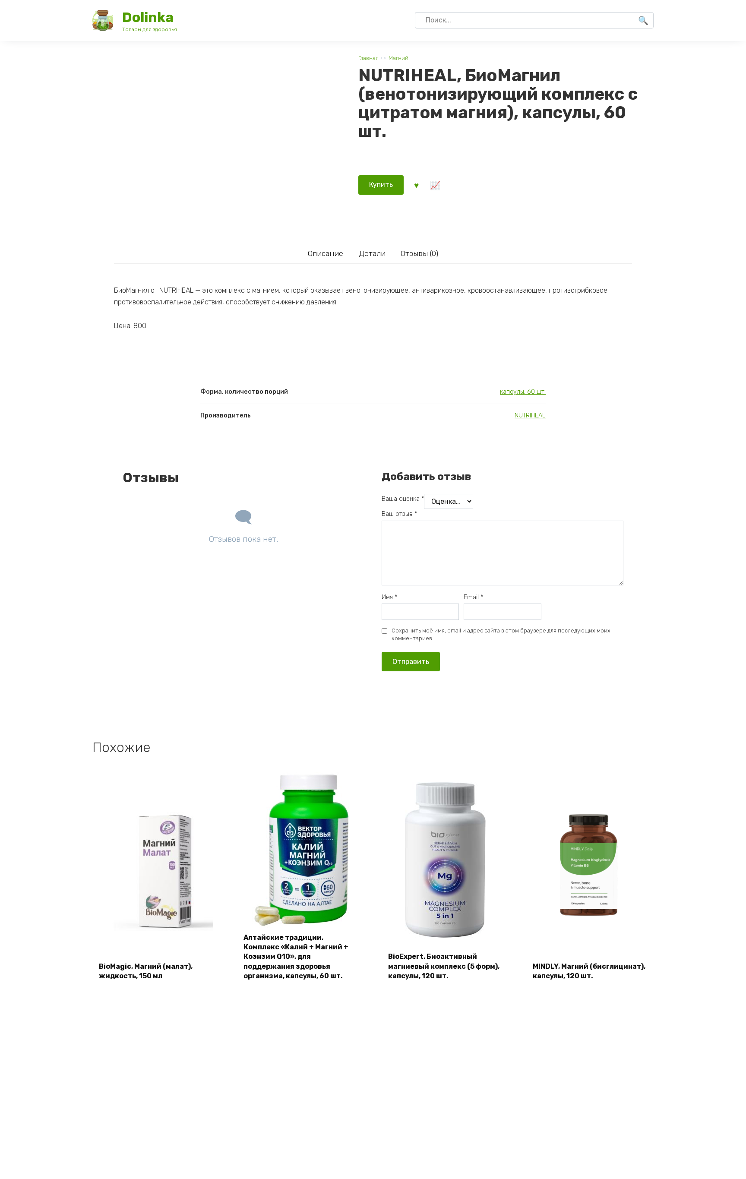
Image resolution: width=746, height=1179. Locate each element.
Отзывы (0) (419, 253)
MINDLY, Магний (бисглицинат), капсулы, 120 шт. (589, 971)
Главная (368, 58)
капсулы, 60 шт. (523, 391)
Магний (398, 58)
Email (473, 597)
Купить (381, 184)
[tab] (325, 253)
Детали (372, 253)
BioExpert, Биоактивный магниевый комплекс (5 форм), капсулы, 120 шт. (443, 966)
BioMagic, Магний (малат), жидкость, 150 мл (146, 971)
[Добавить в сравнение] (435, 185)
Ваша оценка (403, 499)
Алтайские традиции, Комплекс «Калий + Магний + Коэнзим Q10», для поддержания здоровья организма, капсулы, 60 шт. (295, 956)
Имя (389, 597)
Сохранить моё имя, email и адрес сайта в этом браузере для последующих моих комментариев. (501, 634)
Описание (325, 253)
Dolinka (148, 17)
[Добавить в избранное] (416, 185)
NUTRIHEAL (530, 415)
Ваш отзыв (399, 514)
